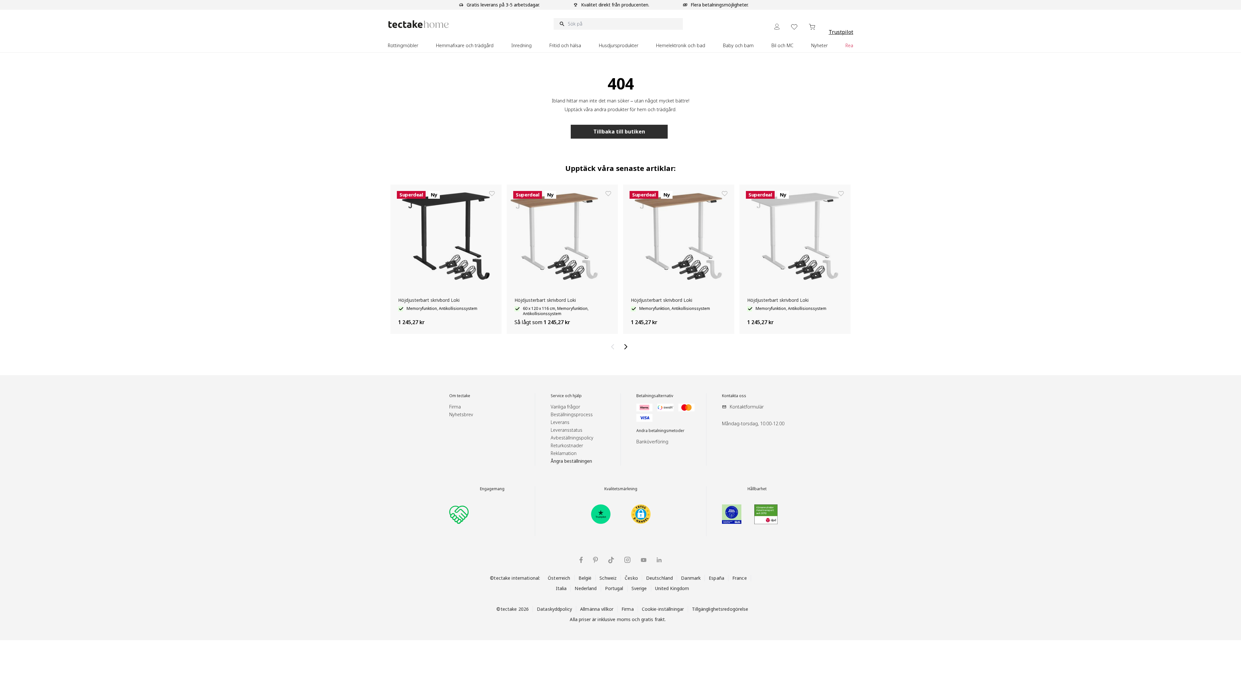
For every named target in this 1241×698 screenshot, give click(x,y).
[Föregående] (614, 347)
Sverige (639, 588)
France (739, 578)
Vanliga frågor (565, 407)
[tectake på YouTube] (643, 560)
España (716, 578)
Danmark (691, 578)
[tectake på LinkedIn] (659, 559)
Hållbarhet (757, 489)
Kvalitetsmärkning (620, 489)
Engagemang (492, 489)
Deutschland (659, 578)
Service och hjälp (566, 395)
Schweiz (608, 578)
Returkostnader (567, 445)
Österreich (559, 578)
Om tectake (459, 395)
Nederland (586, 588)
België (585, 578)
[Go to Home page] (418, 24)
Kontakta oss (734, 395)
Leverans (560, 422)
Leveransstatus (566, 430)
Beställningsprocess (572, 414)
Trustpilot (841, 32)
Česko (631, 578)
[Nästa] (627, 347)
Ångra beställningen (571, 461)
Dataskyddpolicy (554, 609)
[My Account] (777, 27)
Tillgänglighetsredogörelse (720, 609)
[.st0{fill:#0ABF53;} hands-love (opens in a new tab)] (459, 514)
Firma (455, 407)
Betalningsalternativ (654, 395)
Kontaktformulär (747, 407)
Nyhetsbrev (461, 414)
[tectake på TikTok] (611, 560)
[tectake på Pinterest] (595, 560)
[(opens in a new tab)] (600, 514)
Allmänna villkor (596, 609)
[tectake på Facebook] (581, 560)
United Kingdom (672, 588)
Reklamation (564, 453)
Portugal (614, 588)
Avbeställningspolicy (572, 438)
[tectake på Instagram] (627, 560)
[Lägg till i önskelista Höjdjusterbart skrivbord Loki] (492, 193)
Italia (561, 588)
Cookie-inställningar (663, 609)
